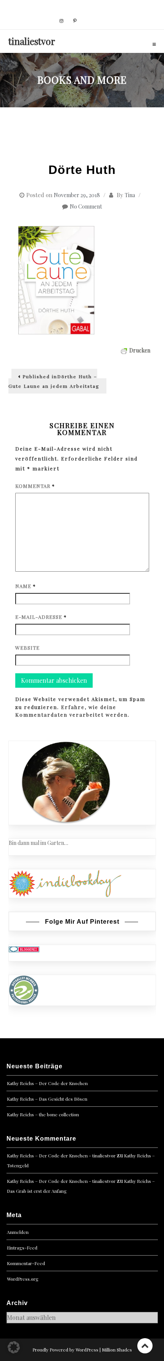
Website (27, 647)
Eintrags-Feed (22, 1248)
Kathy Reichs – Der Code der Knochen (47, 1083)
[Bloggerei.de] (24, 949)
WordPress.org (23, 1279)
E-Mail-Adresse (41, 617)
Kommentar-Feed (26, 1263)
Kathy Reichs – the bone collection (43, 1114)
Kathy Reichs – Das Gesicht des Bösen (47, 1099)
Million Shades (117, 1350)
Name (25, 586)
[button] (13, 1347)
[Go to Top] (145, 1346)
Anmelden (18, 1232)
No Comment (86, 206)
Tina (130, 195)
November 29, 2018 (77, 195)
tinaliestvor (31, 41)
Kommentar (35, 486)
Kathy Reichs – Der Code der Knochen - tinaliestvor (61, 1155)
